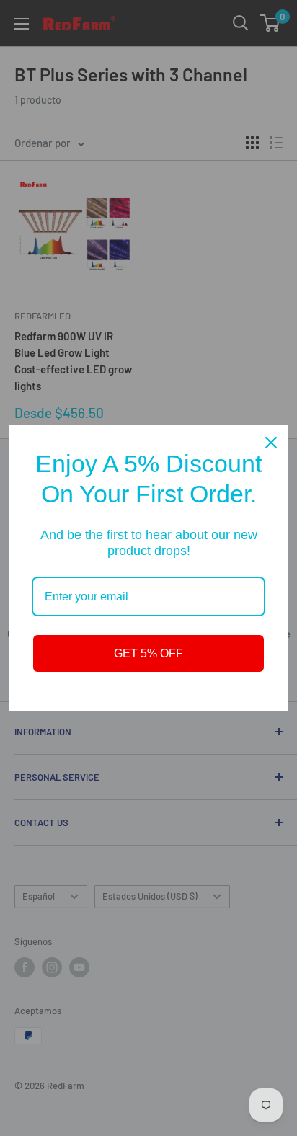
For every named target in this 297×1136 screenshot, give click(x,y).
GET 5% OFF (148, 653)
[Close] (271, 442)
